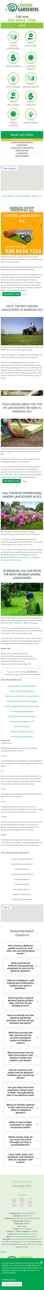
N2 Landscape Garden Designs (22, 736)
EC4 (36, 472)
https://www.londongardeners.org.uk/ (24, 1236)
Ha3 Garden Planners (22, 726)
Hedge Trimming (13, 66)
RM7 (15, 474)
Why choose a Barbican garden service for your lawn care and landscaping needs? (21, 949)
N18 (10, 474)
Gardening (22, 145)
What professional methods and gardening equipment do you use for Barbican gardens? (20, 967)
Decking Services (31, 87)
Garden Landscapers (22, 140)
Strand (3, 560)
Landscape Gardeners (22, 148)
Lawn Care (31, 105)
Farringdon (35, 557)
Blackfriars (13, 557)
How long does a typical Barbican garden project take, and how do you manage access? (20, 1002)
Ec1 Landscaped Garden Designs (22, 711)
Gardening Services (31, 67)
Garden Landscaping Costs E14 (22, 731)
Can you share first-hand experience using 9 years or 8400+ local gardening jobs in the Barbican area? (20, 1091)
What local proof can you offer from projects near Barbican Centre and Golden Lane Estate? (20, 1056)
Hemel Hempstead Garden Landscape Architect (22, 696)
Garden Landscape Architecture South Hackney (22, 706)
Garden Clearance (13, 124)
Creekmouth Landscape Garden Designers (22, 701)
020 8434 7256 (12, 294)
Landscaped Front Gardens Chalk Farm (22, 686)
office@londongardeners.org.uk (24, 1234)
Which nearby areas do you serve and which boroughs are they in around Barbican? (21, 1141)
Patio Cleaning (13, 87)
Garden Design (31, 122)
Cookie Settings (9, 1279)
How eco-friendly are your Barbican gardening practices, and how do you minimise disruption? (20, 1019)
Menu (22, 25)
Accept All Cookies (12, 1284)
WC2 (6, 474)
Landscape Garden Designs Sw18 (22, 721)
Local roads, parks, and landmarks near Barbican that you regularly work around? (20, 1158)
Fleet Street (32, 555)
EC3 (39, 472)
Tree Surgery (13, 105)
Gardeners (22, 153)
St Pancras (13, 560)
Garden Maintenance (22, 142)
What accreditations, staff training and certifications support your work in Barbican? (20, 984)
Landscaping (22, 150)
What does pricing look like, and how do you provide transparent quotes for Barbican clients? (20, 1037)
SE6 (21, 474)
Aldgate (25, 555)
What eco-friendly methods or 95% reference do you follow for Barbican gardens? (20, 1109)
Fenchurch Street (24, 557)
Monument (5, 557)
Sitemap (3, 1252)
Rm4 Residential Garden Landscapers (22, 716)
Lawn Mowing (22, 156)
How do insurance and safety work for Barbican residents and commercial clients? (20, 1074)
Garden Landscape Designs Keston (22, 691)
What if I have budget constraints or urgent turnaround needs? (21, 1125)
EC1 (2, 474)
